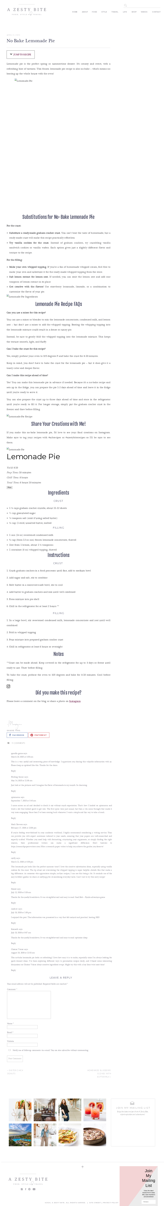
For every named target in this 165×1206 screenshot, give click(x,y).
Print (9, 488)
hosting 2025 (94, 917)
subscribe (66, 1050)
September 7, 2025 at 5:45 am (23, 801)
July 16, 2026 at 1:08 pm (21, 912)
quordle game (17, 753)
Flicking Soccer (17, 777)
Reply (13, 771)
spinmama (15, 797)
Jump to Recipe (22, 54)
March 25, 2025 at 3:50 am (22, 757)
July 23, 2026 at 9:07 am (21, 932)
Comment (12, 989)
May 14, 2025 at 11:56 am (21, 780)
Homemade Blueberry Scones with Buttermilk (99, 1073)
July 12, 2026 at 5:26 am (21, 892)
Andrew (14, 909)
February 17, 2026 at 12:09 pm (23, 828)
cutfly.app (44, 877)
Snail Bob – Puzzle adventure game (90, 897)
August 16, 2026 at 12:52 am (23, 953)
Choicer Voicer (17, 949)
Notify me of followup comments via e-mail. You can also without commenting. (50, 1050)
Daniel (13, 889)
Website (10, 1041)
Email (10, 1032)
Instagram (74, 701)
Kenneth (14, 929)
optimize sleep (81, 937)
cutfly (13, 858)
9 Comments (18, 743)
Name (10, 1024)
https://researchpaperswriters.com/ (26, 846)
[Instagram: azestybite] (58, 687)
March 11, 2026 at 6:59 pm (22, 862)
